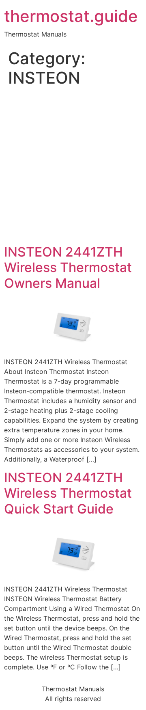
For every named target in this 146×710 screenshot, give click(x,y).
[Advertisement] (73, 167)
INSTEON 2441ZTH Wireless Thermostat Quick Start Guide (68, 493)
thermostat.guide (71, 16)
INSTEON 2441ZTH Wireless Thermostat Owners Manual (68, 267)
